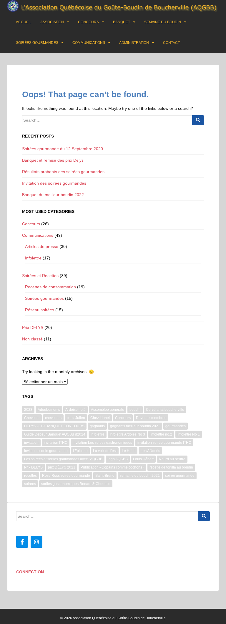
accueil (23, 22)
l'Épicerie (80, 451)
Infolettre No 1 (188, 434)
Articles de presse (41, 246)
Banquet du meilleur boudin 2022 (53, 194)
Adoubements (49, 410)
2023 (28, 410)
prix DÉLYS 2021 (61, 467)
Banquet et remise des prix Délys (53, 160)
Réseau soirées (39, 309)
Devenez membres (151, 418)
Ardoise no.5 (75, 410)
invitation (31, 443)
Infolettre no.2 (161, 434)
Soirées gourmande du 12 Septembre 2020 (62, 148)
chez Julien (76, 418)
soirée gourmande (180, 476)
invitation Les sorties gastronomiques (102, 443)
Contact (171, 43)
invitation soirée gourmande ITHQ (164, 443)
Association (52, 22)
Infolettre (33, 258)
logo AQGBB (118, 459)
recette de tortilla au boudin (171, 467)
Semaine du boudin (162, 22)
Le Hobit (128, 451)
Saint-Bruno (104, 476)
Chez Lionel (100, 418)
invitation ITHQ (55, 443)
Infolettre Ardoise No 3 (127, 434)
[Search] (198, 120)
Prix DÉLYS (33, 467)
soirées (30, 484)
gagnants (97, 426)
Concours (88, 22)
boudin (135, 410)
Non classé (32, 339)
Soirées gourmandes (37, 43)
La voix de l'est (105, 451)
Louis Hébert (143, 459)
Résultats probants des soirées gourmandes (63, 171)
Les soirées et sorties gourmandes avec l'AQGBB (63, 459)
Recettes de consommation (50, 286)
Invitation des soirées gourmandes (54, 183)
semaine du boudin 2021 (140, 476)
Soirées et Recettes (40, 275)
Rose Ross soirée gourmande (66, 476)
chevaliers (53, 418)
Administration (134, 43)
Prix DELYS (32, 327)
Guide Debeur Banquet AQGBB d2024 (54, 434)
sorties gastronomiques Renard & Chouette (75, 484)
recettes (30, 476)
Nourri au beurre (172, 459)
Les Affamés (150, 451)
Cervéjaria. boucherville (165, 410)
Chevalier (32, 418)
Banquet (121, 22)
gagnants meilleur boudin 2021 (135, 426)
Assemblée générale (107, 410)
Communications (88, 43)
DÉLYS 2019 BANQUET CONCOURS (54, 426)
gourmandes (175, 426)
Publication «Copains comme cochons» (112, 467)
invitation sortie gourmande (46, 451)
